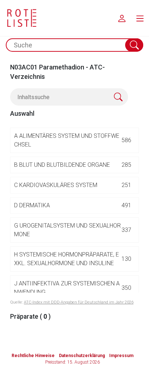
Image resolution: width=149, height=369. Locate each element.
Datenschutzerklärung (82, 355)
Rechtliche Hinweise (33, 355)
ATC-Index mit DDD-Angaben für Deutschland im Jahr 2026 (78, 302)
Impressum (121, 355)
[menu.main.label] (140, 18)
